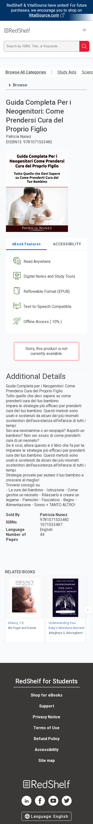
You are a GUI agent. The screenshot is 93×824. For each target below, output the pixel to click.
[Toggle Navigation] (84, 30)
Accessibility (47, 749)
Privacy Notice (46, 717)
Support (46, 706)
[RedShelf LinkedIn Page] (26, 804)
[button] (46, 261)
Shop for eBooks (46, 695)
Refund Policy (47, 738)
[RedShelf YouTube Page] (53, 804)
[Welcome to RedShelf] (17, 30)
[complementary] (46, 600)
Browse (20, 85)
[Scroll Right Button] (88, 609)
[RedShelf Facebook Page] (40, 804)
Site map (46, 760)
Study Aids (67, 72)
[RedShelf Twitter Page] (67, 804)
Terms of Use (46, 727)
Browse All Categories (25, 72)
